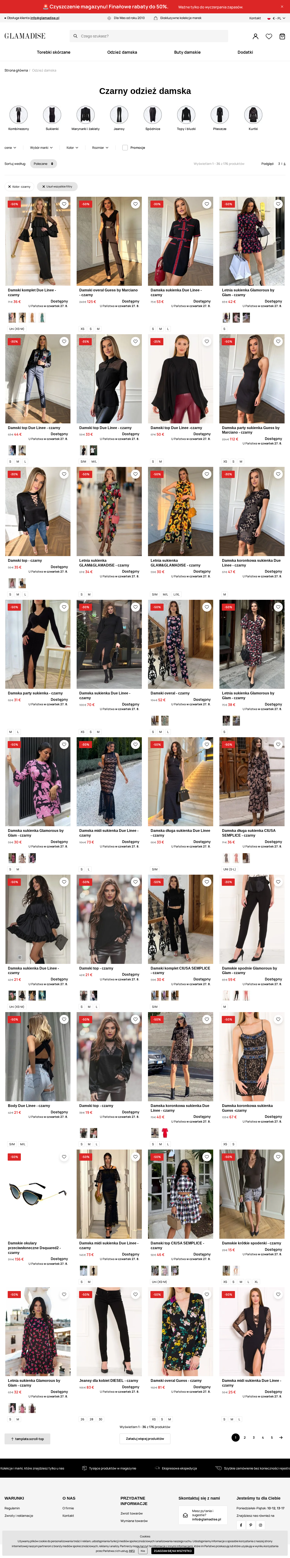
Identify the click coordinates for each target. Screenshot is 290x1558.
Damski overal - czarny (170, 693)
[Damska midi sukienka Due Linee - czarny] (94, 1271)
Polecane (41, 163)
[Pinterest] (250, 1525)
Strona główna (16, 70)
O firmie (68, 1508)
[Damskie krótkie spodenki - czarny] (226, 1271)
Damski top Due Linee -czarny (176, 428)
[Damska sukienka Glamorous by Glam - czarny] (32, 858)
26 (82, 1419)
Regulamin (12, 1508)
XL (256, 1282)
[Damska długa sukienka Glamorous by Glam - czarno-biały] (226, 858)
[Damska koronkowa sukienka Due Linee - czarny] (155, 1133)
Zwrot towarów (132, 1513)
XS (82, 329)
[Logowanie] (255, 36)
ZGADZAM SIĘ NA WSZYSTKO (173, 1551)
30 (100, 1419)
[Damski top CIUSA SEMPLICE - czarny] (155, 1271)
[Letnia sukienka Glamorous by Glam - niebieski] (246, 318)
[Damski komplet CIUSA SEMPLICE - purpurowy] (165, 996)
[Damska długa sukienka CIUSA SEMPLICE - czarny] (246, 858)
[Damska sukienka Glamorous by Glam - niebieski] (22, 858)
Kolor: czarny (21, 187)
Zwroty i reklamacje (19, 1515)
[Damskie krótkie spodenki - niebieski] (236, 1271)
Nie (143, 1551)
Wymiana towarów (134, 1521)
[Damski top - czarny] (22, 583)
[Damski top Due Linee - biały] (12, 450)
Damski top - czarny (25, 560)
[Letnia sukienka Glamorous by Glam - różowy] (22, 1408)
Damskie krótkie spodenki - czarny (251, 1243)
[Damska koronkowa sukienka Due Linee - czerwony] (165, 1133)
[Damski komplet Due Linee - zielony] (42, 318)
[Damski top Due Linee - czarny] (22, 450)
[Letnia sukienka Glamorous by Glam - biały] (236, 318)
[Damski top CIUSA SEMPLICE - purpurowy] (175, 1271)
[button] (282, 6)
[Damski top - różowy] (12, 583)
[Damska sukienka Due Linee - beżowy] (32, 996)
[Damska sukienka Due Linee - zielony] (42, 996)
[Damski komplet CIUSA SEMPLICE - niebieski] (155, 996)
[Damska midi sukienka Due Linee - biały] (84, 1271)
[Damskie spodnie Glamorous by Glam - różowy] (246, 996)
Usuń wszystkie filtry (59, 186)
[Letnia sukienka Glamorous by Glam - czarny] (226, 318)
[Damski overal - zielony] (165, 721)
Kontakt (255, 18)
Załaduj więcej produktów (145, 1438)
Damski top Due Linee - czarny (34, 428)
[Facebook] (241, 1525)
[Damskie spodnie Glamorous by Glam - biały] (226, 996)
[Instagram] (260, 1525)
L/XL (177, 594)
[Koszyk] (282, 36)
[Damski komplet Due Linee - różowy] (12, 318)
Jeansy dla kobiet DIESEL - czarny (108, 1381)
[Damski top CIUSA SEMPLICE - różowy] (165, 1271)
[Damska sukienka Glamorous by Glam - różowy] (12, 858)
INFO (132, 1551)
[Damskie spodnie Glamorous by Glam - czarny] (236, 996)
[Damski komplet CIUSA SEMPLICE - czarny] (175, 996)
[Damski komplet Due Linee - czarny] (22, 318)
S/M (83, 461)
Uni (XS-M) (16, 329)
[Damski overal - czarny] (155, 721)
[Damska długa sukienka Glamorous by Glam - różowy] (236, 858)
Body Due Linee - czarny (29, 1106)
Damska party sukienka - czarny (35, 693)
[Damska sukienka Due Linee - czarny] (22, 996)
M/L (94, 461)
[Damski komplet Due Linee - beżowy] (32, 318)
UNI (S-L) (229, 869)
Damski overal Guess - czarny (176, 1381)
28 (91, 1419)
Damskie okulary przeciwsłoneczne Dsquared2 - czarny (34, 1248)
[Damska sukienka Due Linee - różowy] (12, 996)
